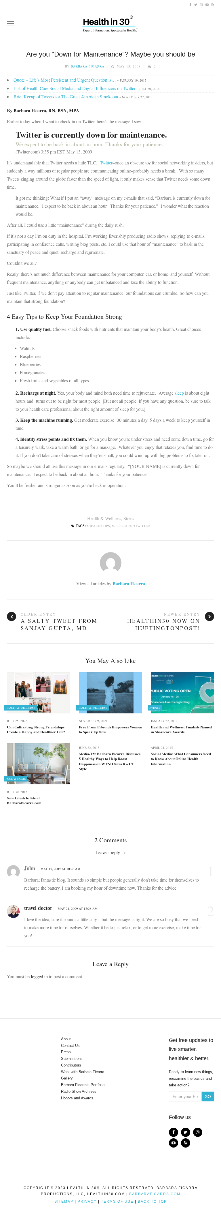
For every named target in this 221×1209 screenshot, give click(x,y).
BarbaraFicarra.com (154, 1194)
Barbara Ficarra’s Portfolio (82, 1085)
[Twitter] (195, 4)
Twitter (106, 163)
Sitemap (63, 1201)
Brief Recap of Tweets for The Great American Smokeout (66, 96)
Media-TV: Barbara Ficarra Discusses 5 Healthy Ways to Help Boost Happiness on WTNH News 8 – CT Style (109, 761)
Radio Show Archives (78, 1091)
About (66, 1039)
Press (66, 1052)
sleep (179, 393)
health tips (99, 525)
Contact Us (70, 1045)
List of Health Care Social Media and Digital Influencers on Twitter (75, 88)
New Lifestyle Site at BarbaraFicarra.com (24, 800)
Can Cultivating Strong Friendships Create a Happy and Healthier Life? (36, 729)
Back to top (152, 1201)
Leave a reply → (111, 852)
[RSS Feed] (213, 4)
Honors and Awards (77, 1098)
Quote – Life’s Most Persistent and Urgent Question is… (65, 80)
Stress (128, 518)
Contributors (71, 1065)
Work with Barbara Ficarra (82, 1072)
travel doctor (38, 908)
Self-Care (122, 525)
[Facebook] (190, 4)
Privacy (87, 1201)
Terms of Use (117, 1201)
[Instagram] (201, 4)
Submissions (72, 1058)
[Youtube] (207, 4)
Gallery (67, 1078)
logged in (39, 976)
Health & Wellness (104, 518)
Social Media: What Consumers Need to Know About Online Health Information (181, 758)
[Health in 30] (110, 22)
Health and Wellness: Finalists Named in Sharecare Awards (181, 729)
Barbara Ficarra (87, 66)
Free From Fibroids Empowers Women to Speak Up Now (110, 729)
